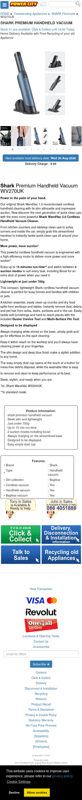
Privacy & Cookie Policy (41, 715)
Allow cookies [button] (37, 792)
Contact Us (41, 641)
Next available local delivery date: (40, 158)
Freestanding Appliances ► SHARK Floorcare (44, 13)
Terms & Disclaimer (41, 709)
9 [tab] (63, 149)
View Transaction (41, 589)
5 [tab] (38, 149)
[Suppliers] (41, 736)
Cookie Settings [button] (18, 782)
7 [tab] (50, 149)
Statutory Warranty (41, 720)
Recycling (41, 693)
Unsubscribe (41, 647)
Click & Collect (41, 678)
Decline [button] (14, 792)
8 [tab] (57, 149)
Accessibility (41, 731)
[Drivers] (41, 741)
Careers (41, 672)
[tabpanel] (41, 136)
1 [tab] (13, 149)
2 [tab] (19, 149)
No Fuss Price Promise (41, 725)
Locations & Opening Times (41, 636)
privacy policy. (62, 776)
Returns (41, 699)
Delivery (41, 683)
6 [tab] (44, 149)
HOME (4, 13)
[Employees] (41, 746)
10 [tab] (69, 149)
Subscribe (40, 664)
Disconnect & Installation (41, 688)
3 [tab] (25, 149)
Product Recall (41, 704)
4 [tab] (31, 149)
